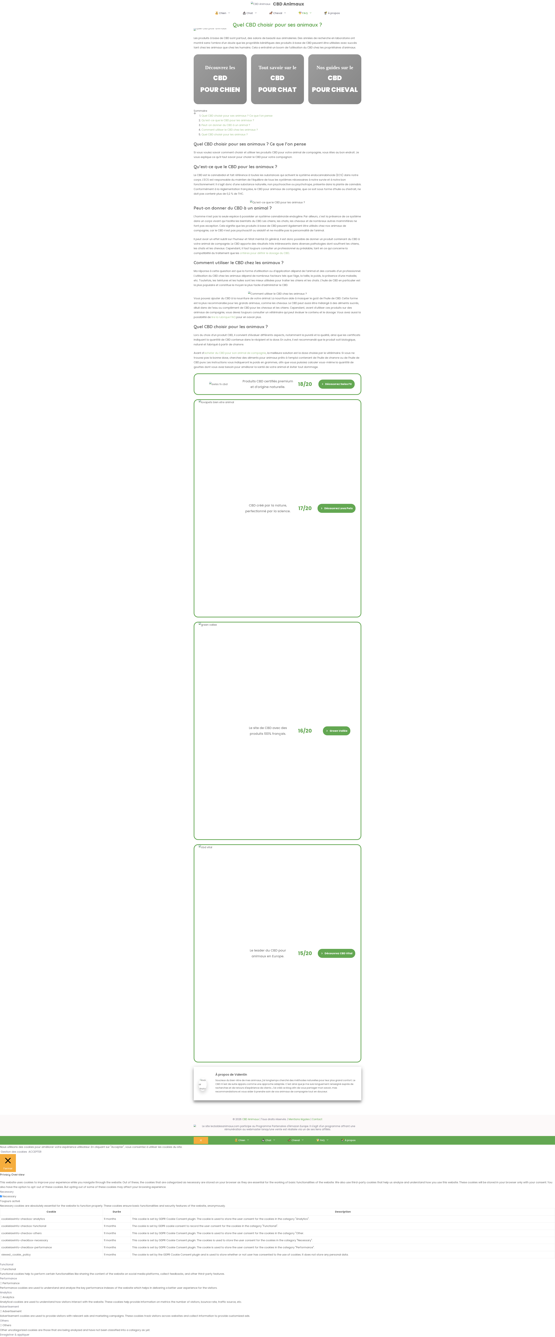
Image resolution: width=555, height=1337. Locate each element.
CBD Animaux (288, 4)
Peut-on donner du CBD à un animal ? (225, 125)
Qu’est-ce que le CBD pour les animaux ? (227, 120)
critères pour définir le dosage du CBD (264, 253)
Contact (317, 1119)
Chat (249, 13)
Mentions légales (299, 1119)
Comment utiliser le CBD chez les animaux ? (229, 129)
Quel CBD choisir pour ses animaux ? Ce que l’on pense (236, 115)
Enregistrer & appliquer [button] (14, 1334)
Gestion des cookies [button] (14, 1151)
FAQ (305, 13)
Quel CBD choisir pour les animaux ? (224, 134)
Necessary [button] (7, 1192)
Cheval (277, 13)
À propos (334, 13)
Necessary (9, 1196)
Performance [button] (8, 1278)
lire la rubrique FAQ (223, 317)
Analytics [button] (6, 1292)
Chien (222, 13)
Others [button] (4, 1320)
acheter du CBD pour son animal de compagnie (235, 353)
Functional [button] (6, 1264)
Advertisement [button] (9, 1306)
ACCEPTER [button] (34, 1151)
